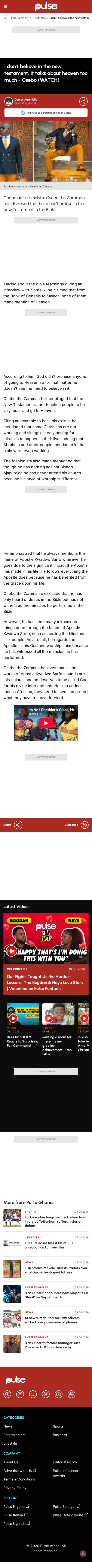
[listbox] (48, 1033)
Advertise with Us (17, 1471)
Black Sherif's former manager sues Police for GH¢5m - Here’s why (52, 1345)
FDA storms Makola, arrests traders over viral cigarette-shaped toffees (56, 1270)
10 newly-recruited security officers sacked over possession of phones (52, 1320)
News (29, 1262)
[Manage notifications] (83, 1553)
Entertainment (19, 17)
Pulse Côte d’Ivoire (68, 1515)
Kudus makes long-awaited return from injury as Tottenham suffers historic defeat (55, 1221)
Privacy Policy (14, 1488)
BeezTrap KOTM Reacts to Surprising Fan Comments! (22, 1041)
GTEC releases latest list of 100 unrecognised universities (49, 1245)
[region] (46, 1033)
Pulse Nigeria (14, 1506)
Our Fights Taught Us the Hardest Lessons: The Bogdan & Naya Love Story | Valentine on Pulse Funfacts (45, 982)
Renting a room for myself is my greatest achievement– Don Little (57, 1045)
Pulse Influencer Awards (65, 1473)
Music (11, 1028)
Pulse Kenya (13, 1515)
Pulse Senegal (64, 1506)
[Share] (83, 101)
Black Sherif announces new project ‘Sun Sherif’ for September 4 (56, 1295)
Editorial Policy (65, 1462)
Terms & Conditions (19, 1479)
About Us (10, 1462)
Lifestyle (32, 1237)
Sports (30, 1211)
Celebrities (39, 17)
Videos (47, 1028)
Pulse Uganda (14, 1523)
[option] (23, 1034)
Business (60, 1435)
